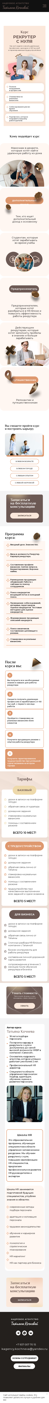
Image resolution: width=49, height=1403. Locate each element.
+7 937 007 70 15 (26, 1344)
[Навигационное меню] (44, 6)
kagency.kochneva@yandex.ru (25, 1349)
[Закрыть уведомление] (47, 1394)
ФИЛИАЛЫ (24, 1366)
